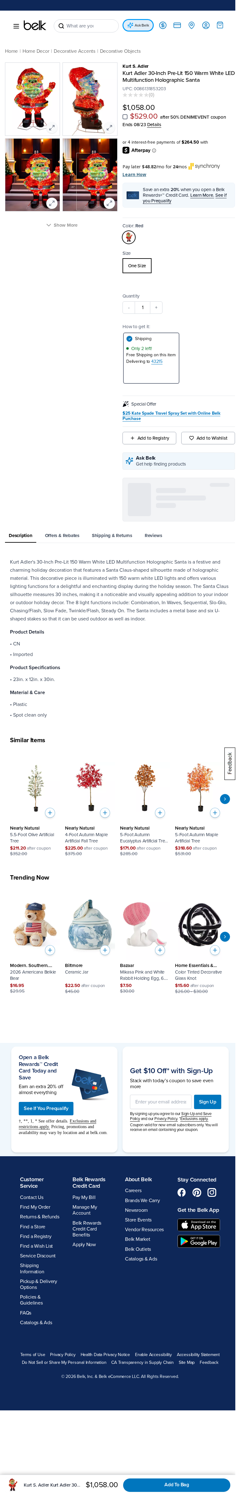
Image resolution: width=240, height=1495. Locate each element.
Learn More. (200, 195)
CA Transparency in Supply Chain (93, 1471)
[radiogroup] (175, 265)
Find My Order (35, 1308)
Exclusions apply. (192, 1216)
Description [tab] (20, 487)
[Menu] (16, 26)
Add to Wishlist (207, 438)
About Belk (136, 1280)
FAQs (25, 1414)
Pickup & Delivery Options (38, 1385)
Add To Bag (176, 1485)
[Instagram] (208, 1293)
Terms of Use (54, 1455)
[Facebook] (178, 1293)
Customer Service (32, 1283)
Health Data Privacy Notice (127, 1455)
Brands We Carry (140, 1301)
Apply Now (83, 1345)
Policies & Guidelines (31, 1401)
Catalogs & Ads (36, 1423)
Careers (131, 1291)
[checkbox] (122, 116)
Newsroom (134, 1311)
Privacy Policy (84, 1455)
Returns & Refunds (39, 1318)
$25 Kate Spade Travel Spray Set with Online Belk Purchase (169, 416)
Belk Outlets (136, 1350)
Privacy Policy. (164, 1216)
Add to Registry (150, 438)
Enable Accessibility (175, 1455)
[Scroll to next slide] (220, 750)
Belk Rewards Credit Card (87, 1283)
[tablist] (117, 487)
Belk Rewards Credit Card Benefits (85, 1330)
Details (152, 124)
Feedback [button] (159, 1471)
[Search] (61, 26)
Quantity (128, 296)
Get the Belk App (189, 1314)
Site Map (137, 1471)
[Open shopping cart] (215, 25)
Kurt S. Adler (133, 66)
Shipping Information (32, 1369)
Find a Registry (35, 1337)
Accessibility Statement (73, 1463)
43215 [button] (154, 361)
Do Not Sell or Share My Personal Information (141, 1463)
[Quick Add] (50, 764)
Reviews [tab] (153, 487)
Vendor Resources (142, 1330)
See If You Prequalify (46, 1204)
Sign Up (203, 1200)
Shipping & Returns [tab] (112, 487)
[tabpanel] (117, 589)
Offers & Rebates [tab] (62, 487)
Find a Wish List (36, 1347)
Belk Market (135, 1340)
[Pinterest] (193, 1293)
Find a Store (32, 1328)
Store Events (136, 1321)
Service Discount (38, 1357)
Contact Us (31, 1298)
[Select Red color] (126, 237)
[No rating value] (133, 94)
